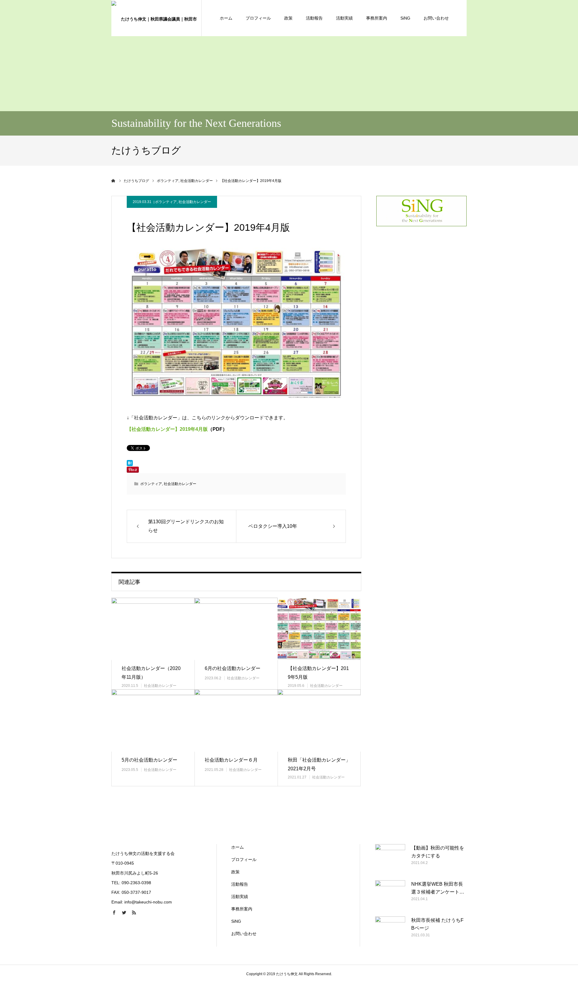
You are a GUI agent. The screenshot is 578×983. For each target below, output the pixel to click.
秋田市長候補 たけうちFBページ (437, 924)
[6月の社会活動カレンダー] (236, 629)
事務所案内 (376, 18)
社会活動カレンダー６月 (231, 759)
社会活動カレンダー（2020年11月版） (151, 673)
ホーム (226, 18)
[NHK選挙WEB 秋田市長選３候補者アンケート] (390, 895)
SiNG (405, 18)
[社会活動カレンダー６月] (236, 720)
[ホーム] (113, 180)
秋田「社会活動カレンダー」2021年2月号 (319, 764)
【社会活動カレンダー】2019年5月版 (318, 673)
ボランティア (166, 202)
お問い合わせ (436, 18)
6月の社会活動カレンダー (232, 668)
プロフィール (258, 18)
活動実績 (344, 18)
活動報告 (314, 18)
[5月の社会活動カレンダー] (152, 720)
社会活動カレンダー (195, 202)
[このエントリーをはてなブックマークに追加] (130, 464)
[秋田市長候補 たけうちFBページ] (390, 931)
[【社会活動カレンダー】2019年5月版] (319, 629)
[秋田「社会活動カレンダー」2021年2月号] (319, 720)
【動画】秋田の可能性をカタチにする (437, 851)
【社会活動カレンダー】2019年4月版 (167, 429)
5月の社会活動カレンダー (149, 759)
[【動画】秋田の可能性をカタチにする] (390, 859)
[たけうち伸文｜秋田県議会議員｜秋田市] (156, 18)
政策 (288, 18)
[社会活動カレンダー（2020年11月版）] (152, 629)
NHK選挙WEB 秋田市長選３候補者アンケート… (437, 887)
